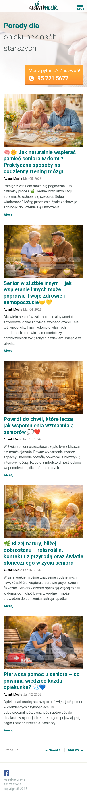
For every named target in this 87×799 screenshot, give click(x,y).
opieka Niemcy (17, 395)
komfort (29, 135)
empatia (13, 266)
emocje (13, 135)
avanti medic (41, 259)
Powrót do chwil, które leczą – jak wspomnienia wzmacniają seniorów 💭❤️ (41, 425)
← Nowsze (52, 750)
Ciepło (47, 128)
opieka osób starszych (48, 395)
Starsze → (75, 750)
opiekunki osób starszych (58, 266)
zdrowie (13, 408)
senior (31, 273)
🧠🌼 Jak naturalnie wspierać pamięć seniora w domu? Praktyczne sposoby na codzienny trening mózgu (40, 162)
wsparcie (73, 142)
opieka (68, 135)
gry (10, 128)
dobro (62, 128)
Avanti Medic (13, 179)
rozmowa (55, 142)
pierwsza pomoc (50, 657)
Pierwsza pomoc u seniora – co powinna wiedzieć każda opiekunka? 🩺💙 (42, 680)
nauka (29, 526)
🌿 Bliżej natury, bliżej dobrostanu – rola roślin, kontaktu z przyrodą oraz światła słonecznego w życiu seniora (43, 553)
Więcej (8, 214)
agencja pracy (28, 128)
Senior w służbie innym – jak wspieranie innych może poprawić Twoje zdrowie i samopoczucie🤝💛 (38, 292)
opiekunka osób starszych (25, 142)
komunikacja (49, 135)
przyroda (14, 520)
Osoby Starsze (17, 402)
